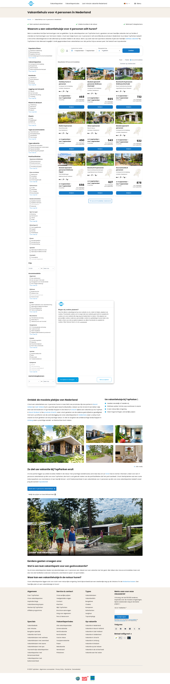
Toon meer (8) (33, 181)
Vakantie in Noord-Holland (94, 628)
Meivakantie (60, 647)
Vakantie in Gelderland (93, 634)
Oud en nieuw (61, 638)
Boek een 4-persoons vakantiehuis (41, 489)
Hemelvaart (60, 650)
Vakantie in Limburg (92, 641)
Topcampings (90, 616)
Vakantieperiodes (72, 3)
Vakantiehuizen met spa (35, 647)
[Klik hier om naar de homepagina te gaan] (31, 3)
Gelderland (82, 415)
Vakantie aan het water (93, 653)
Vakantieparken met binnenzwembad (34, 654)
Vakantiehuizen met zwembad (38, 641)
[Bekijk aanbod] (67, 50)
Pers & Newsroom (62, 616)
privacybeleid (132, 619)
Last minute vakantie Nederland (94, 3)
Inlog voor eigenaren (63, 613)
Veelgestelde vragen (63, 598)
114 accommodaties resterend (100, 201)
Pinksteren (60, 653)
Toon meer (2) (32, 57)
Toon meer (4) (32, 152)
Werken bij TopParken (35, 607)
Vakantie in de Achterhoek (94, 650)
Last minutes (31, 628)
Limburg (30, 420)
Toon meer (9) (32, 98)
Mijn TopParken (61, 607)
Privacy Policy (60, 669)
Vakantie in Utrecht (92, 638)
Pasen (58, 644)
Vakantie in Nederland (93, 625)
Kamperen (89, 607)
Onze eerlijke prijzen (63, 595)
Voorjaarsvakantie (62, 641)
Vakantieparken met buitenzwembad (34, 659)
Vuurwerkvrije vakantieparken (37, 650)
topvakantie (43, 482)
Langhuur (88, 613)
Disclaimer (68, 669)
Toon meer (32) (33, 112)
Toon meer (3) (32, 139)
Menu (139, 3)
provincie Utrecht (50, 412)
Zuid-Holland (39, 407)
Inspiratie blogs (32, 601)
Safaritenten (89, 610)
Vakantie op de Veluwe (93, 647)
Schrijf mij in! (121, 617)
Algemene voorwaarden (47, 669)
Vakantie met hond (34, 634)
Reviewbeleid (76, 669)
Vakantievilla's (90, 598)
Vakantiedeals (32, 625)
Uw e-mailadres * (120, 608)
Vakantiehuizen (90, 595)
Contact (59, 601)
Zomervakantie (61, 628)
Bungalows (89, 601)
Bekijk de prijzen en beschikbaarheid (41, 494)
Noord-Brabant (34, 412)
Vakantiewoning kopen (35, 604)
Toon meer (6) (33, 347)
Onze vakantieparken (34, 598)
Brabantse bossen (129, 582)
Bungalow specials (33, 631)
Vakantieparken (56, 3)
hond (107, 474)
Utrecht (73, 410)
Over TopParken (33, 595)
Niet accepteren (104, 379)
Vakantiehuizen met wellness (37, 638)
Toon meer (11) (32, 71)
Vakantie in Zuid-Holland (93, 631)
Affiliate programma (34, 610)
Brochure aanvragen (63, 610)
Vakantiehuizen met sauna (36, 644)
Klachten (59, 604)
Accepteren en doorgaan (67, 379)
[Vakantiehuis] (62, 50)
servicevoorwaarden (120, 620)
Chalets (88, 604)
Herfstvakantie (61, 631)
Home (29, 19)
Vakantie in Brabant (92, 644)
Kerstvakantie (61, 634)
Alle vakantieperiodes (64, 625)
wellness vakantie (132, 39)
